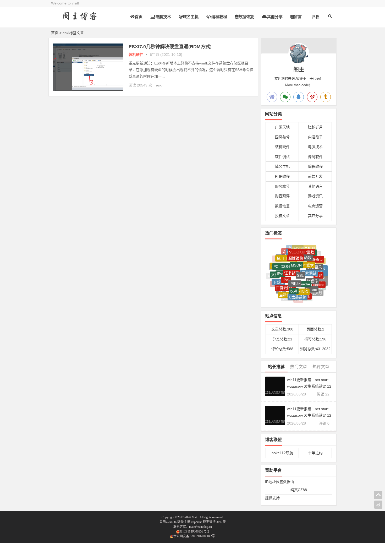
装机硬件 (136, 54)
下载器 (278, 279)
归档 (316, 16)
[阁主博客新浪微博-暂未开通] (312, 97)
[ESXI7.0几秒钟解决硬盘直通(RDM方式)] (88, 89)
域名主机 (191, 16)
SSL (300, 270)
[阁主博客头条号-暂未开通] (325, 97)
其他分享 (275, 16)
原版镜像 (295, 254)
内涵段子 (315, 137)
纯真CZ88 (298, 490)
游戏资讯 (315, 196)
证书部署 (291, 267)
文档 (274, 272)
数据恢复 (246, 16)
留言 (298, 16)
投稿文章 (282, 216)
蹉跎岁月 (315, 127)
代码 (280, 288)
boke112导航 (282, 453)
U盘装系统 (297, 294)
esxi (159, 85)
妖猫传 (312, 276)
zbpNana (196, 522)
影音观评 (282, 196)
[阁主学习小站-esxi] (80, 20)
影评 (318, 272)
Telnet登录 (305, 260)
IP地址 (294, 278)
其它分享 (315, 216)
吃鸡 (293, 287)
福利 (307, 297)
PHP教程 (282, 176)
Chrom (311, 286)
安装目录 (314, 263)
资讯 (320, 286)
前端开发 (315, 176)
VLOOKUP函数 (301, 249)
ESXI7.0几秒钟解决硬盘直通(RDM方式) (170, 46)
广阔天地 (282, 127)
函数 (307, 254)
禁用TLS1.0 (286, 255)
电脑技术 (163, 16)
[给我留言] (378, 505)
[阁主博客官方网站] (272, 97)
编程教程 (219, 16)
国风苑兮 (282, 137)
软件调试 (282, 157)
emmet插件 (319, 268)
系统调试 (309, 268)
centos (318, 282)
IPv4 (280, 270)
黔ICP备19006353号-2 (194, 531)
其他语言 (315, 186)
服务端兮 (282, 186)
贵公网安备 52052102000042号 (194, 536)
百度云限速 (285, 284)
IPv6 (286, 275)
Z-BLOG (171, 522)
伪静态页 (315, 257)
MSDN (296, 260)
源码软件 (315, 157)
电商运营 (315, 206)
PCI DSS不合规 (286, 262)
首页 (138, 16)
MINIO (303, 287)
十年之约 (315, 453)
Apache (304, 279)
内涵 (298, 298)
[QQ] (298, 97)
